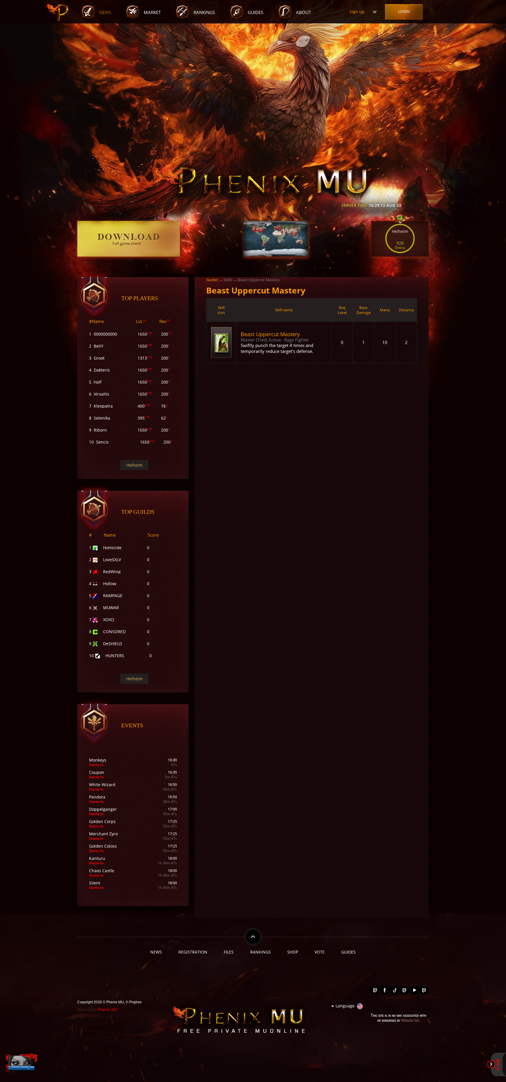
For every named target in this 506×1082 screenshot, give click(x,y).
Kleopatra (103, 406)
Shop (292, 952)
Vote (319, 952)
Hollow (109, 583)
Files (229, 952)
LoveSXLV (112, 559)
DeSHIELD (112, 643)
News (105, 12)
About (303, 12)
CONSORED (114, 631)
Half (98, 382)
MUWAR (111, 607)
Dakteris (102, 370)
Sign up (357, 12)
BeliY (98, 346)
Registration (192, 952)
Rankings (204, 12)
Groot (99, 358)
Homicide (112, 547)
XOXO (108, 619)
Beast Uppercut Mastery (270, 334)
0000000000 (105, 334)
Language (345, 1006)
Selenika (102, 418)
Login (404, 12)
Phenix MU (108, 1009)
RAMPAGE (112, 595)
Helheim (134, 465)
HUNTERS (114, 655)
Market (152, 12)
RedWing (112, 571)
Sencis (102, 442)
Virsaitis (101, 394)
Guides (255, 12)
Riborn (100, 430)
